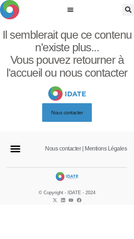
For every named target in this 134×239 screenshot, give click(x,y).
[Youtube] (71, 200)
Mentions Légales (106, 148)
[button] (70, 10)
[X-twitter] (55, 200)
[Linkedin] (63, 200)
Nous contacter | (64, 148)
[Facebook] (79, 200)
